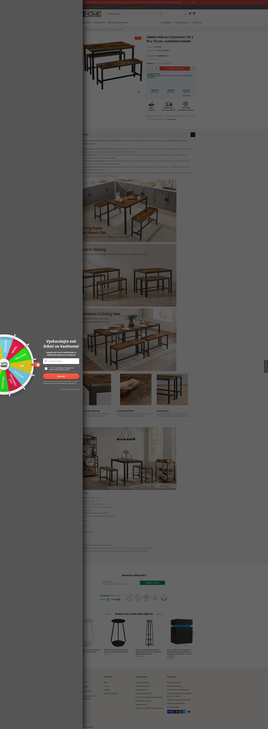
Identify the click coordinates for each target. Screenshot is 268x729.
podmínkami (60, 368)
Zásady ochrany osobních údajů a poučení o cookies (61, 368)
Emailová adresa (55, 361)
